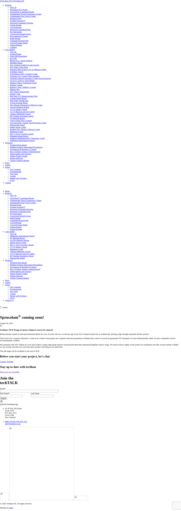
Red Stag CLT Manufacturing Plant (24, 96)
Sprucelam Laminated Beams (22, 198)
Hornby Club (15, 94)
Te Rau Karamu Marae (19, 103)
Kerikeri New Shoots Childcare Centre (25, 129)
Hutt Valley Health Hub (19, 101)
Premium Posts (15, 19)
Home (7, 191)
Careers (13, 176)
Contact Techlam (6, 362)
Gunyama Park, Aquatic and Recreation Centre (28, 123)
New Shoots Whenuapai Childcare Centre (26, 105)
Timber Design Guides (18, 156)
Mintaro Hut (14, 90)
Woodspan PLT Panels (19, 10)
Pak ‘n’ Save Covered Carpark (22, 134)
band (11, 508)
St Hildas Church (16, 72)
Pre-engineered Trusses (19, 36)
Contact (8, 183)
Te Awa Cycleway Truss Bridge (22, 81)
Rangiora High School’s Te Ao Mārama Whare (28, 70)
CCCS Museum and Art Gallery (22, 112)
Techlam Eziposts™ (17, 21)
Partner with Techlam (18, 178)
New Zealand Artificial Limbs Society (24, 65)
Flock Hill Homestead (18, 56)
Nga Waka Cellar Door (19, 67)
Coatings (13, 47)
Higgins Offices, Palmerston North (23, 83)
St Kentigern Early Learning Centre (24, 74)
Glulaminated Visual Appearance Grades (25, 14)
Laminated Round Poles (19, 41)
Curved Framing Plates (19, 43)
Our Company (15, 169)
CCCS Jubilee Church (18, 109)
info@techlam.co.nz (13, 424)
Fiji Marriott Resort (17, 118)
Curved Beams (15, 27)
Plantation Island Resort (19, 136)
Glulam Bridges (16, 45)
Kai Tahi (13, 58)
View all (13, 7)
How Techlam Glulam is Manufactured (25, 152)
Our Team (14, 174)
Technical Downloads (18, 145)
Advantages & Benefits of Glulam (23, 149)
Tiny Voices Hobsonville (19, 92)
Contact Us (9, 300)
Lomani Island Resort (18, 98)
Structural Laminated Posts (20, 30)
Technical (8, 143)
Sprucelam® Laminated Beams (22, 12)
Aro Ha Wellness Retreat (19, 107)
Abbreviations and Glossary (21, 154)
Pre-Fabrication (16, 32)
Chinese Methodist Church (20, 114)
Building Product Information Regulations (26, 147)
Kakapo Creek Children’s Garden (23, 87)
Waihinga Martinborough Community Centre (27, 138)
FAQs (12, 180)
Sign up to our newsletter (9, 372)
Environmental (15, 172)
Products (8, 5)
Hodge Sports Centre (18, 127)
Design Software (16, 158)
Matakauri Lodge (16, 132)
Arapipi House (15, 54)
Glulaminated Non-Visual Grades (23, 16)
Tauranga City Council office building (24, 76)
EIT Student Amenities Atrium (21, 116)
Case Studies (10, 50)
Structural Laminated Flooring (21, 23)
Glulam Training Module (19, 161)
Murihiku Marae (16, 63)
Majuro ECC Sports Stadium (21, 61)
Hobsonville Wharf (17, 125)
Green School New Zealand (21, 121)
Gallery (8, 165)
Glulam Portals (15, 25)
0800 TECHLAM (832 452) (16, 422)
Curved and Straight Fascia (20, 34)
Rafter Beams (15, 38)
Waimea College (16, 85)
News (7, 163)
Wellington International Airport (22, 141)
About (7, 167)
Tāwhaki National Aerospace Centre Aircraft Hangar (30, 78)
